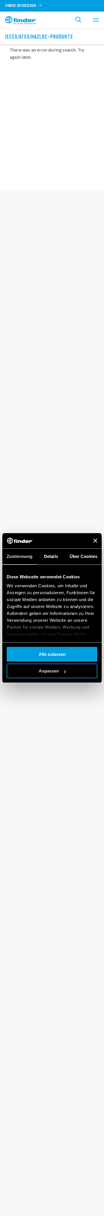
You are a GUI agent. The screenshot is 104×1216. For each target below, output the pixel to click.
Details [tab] (51, 556)
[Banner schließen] (95, 541)
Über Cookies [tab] (83, 556)
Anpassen (49, 670)
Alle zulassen (52, 654)
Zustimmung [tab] (19, 556)
